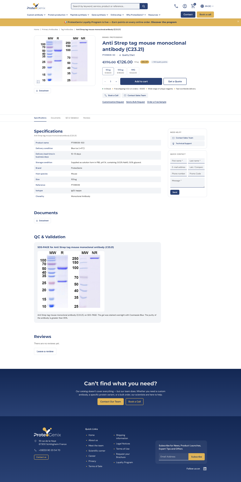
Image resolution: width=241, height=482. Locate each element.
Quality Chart (128, 55)
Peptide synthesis (78, 15)
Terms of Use (122, 448)
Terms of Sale (95, 466)
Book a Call (134, 401)
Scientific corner (97, 450)
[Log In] (184, 6)
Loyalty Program (124, 462)
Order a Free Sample (156, 102)
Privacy (92, 461)
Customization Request (113, 102)
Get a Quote (175, 81)
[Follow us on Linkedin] (205, 469)
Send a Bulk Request (135, 102)
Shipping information (122, 437)
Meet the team (96, 445)
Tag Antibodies (67, 29)
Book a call (205, 14)
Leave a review (45, 351)
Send (175, 192)
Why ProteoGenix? (135, 15)
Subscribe (196, 456)
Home (36, 29)
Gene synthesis (99, 15)
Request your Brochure (123, 455)
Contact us (41, 457)
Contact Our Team (110, 401)
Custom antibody (35, 15)
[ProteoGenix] (36, 6)
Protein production (56, 15)
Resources (153, 15)
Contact (188, 14)
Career (92, 455)
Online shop (116, 15)
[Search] (144, 6)
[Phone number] (176, 6)
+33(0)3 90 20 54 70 (49, 450)
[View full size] (38, 82)
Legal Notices (123, 443)
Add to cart (141, 81)
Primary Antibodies (50, 29)
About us (93, 440)
